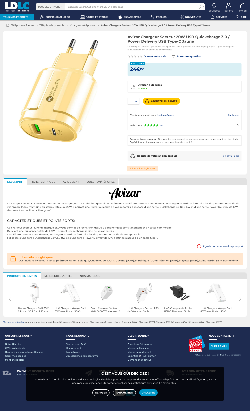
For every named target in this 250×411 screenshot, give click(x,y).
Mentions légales (14, 359)
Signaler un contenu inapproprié (222, 246)
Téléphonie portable (51, 25)
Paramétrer (124, 392)
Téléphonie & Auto (22, 25)
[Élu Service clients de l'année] (197, 351)
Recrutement (73, 348)
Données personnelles (18, 352)
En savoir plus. (167, 383)
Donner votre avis (154, 56)
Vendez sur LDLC (76, 344)
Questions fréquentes (140, 344)
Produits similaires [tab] (22, 276)
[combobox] (50, 6)
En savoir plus (231, 155)
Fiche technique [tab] (42, 181)
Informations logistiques (142, 168)
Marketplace (73, 352)
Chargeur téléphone (82, 25)
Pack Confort (149, 355)
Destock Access (165, 115)
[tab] (101, 181)
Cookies (38, 352)
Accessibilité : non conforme (82, 355)
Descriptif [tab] (15, 181)
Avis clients (18, 348)
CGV (7, 348)
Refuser (101, 392)
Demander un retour (139, 359)
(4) (161, 125)
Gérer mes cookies (15, 355)
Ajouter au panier (164, 101)
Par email (221, 346)
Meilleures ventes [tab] (58, 276)
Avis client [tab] (71, 181)
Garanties (133, 355)
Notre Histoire (13, 344)
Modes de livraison (138, 348)
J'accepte (148, 392)
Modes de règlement (139, 352)
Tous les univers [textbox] (49, 6)
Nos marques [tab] (90, 276)
